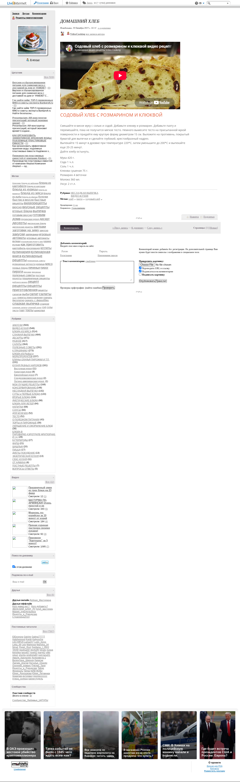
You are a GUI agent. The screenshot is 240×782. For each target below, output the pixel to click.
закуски (18, 234)
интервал (27, 676)
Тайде (41, 668)
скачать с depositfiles (37, 300)
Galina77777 (38, 636)
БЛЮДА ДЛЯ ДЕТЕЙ (23, 403)
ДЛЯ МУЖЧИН (20, 413)
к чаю (40, 241)
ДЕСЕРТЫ (17, 338)
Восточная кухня (23, 368)
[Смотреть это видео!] (20, 491)
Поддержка (196, 3)
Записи (15, 13)
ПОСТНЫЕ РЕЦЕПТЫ (24, 465)
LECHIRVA (17, 642)
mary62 (41, 652)
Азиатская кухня (23, 371)
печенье (34, 267)
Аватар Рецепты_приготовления (32, 40)
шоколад (39, 310)
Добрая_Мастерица (40, 600)
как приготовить (32, 244)
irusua (50, 650)
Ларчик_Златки (20, 663)
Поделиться (208, 217)
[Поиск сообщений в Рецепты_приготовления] (45, 562)
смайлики (90, 261)
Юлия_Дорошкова (22, 673)
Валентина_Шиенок (23, 660)
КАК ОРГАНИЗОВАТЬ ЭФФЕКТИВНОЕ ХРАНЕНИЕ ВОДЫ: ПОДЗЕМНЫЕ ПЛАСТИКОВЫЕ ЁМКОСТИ (32, 139)
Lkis (24, 644)
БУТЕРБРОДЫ (20, 440)
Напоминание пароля (108, 255)
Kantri (29, 639)
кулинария (21, 252)
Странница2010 (21, 617)
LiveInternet (18, 3)
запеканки (32, 234)
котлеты (46, 248)
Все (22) (50, 482)
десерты (19, 223)
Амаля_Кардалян (21, 657)
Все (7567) (48, 631)
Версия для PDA (214, 766)
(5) (46, 509)
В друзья (35, 60)
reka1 (15, 655)
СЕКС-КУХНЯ (19, 459)
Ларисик (38, 660)
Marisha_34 (43, 644)
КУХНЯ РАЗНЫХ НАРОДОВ (27, 365)
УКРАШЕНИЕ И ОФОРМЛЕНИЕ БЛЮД (32, 426)
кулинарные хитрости (24, 264)
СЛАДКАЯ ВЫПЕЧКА (23, 334)
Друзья (25, 13)
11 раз (75, 205)
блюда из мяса (32, 193)
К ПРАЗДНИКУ (20, 350)
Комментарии (39, 13)
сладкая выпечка (25, 303)
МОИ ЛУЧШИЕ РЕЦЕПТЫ (26, 384)
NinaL (15, 647)
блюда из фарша (30, 197)
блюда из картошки (36, 186)
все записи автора (95, 34)
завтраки (40, 226)
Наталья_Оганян (38, 663)
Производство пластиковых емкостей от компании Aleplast (29, 157)
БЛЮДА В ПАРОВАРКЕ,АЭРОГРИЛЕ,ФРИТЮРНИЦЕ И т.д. (35, 434)
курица (40, 264)
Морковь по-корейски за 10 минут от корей (37, 515)
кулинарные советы (36, 261)
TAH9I (15, 650)
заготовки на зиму (25, 230)
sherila (22, 655)
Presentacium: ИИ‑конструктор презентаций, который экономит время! (30, 120)
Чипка (27, 671)
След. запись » (154, 227)
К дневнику (137, 227)
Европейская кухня (24, 375)
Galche (27, 636)
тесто (15, 310)
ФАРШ (15, 443)
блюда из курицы (25, 189)
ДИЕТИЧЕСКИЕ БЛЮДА (25, 400)
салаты (45, 294)
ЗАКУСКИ (17, 325)
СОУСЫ (16, 410)
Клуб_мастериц (44, 609)
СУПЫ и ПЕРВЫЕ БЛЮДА (26, 394)
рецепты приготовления (27, 288)
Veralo (43, 650)
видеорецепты (35, 203)
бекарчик (17, 676)
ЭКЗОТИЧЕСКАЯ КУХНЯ (25, 456)
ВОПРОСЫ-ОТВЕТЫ (23, 469)
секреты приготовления (30, 297)
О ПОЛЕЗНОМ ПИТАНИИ (25, 419)
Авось (89, 2)
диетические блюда (36, 223)
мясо (48, 264)
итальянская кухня (29, 241)
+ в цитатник (104, 27)
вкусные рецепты (36, 207)
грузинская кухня (30, 219)
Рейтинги (73, 2)
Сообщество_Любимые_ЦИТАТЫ (30, 700)
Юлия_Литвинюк (41, 673)
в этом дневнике (23, 567)
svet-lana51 (44, 655)
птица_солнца (20, 678)
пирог (44, 267)
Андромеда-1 (39, 657)
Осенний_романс (21, 665)
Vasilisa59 (24, 650)
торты (29, 310)
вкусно (17, 207)
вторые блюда (22, 211)
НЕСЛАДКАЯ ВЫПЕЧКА (25, 391)
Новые (213, 227)
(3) (45, 534)
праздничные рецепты (36, 278)
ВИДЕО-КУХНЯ (20, 328)
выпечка (39, 211)
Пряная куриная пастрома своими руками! (39, 528)
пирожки (27, 272)
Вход (55, 2)
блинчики (16, 183)
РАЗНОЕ (16, 341)
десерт (45, 219)
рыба (25, 294)
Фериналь (17, 671)
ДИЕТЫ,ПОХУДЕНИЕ (23, 453)
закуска (44, 230)
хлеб (71, 199)
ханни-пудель (35, 678)
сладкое (44, 303)
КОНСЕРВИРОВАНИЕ (24, 387)
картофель (19, 248)
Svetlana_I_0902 (40, 647)
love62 (33, 652)
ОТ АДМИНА (19, 462)
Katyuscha (37, 639)
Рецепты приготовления (13, 17)
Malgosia (31, 644)
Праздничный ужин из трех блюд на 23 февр (40, 490)
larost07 (25, 652)
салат (33, 294)
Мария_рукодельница (24, 611)
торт (22, 310)
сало (14, 298)
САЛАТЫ (17, 344)
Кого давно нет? (21, 606)
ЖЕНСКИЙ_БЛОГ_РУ (24, 609)
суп (44, 307)
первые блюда (20, 268)
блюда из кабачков (29, 183)
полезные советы (23, 275)
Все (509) (49, 77)
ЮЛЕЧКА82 (37, 671)
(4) (46, 521)
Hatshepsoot (18, 639)
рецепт (33, 282)
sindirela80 (32, 655)
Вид (201, 3)
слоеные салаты (19, 307)
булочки (43, 196)
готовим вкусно (22, 215)
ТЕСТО (16, 416)
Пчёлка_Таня (39, 665)
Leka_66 (16, 644)
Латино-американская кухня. (29, 381)
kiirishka (16, 652)
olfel (48, 652)
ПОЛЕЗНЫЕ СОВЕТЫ (24, 347)
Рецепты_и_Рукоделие (24, 614)
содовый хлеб (93, 199)
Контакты (214, 768)
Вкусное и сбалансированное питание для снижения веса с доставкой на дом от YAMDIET (29, 85)
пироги (17, 271)
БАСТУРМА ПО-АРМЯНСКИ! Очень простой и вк (39, 503)
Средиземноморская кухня (28, 378)
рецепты (19, 286)
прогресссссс (40, 676)
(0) (49, 88)
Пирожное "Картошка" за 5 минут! (38, 540)
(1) (45, 496)
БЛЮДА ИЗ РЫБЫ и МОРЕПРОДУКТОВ (23, 355)
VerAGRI (34, 650)
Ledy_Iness (40, 642)
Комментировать (71, 228)
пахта (79, 199)
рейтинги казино (20, 282)
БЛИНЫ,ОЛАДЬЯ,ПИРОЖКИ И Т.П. (31, 359)
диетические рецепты (22, 227)
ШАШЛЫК (17, 446)
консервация (33, 248)
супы (49, 307)
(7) (47, 546)
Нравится (194, 217)
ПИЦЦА (16, 449)
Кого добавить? (39, 606)
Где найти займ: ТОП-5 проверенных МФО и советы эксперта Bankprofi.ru (32, 101)
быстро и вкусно (23, 199)
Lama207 (29, 642)
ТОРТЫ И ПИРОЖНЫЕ (24, 422)
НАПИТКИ (17, 407)
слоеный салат (35, 307)
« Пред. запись (120, 227)
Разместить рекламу (214, 771)
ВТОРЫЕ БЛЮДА (21, 397)
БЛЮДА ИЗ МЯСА (21, 331)
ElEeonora (17, 636)
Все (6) (50, 594)
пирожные (36, 272)
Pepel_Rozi (25, 647)
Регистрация (43, 2)
